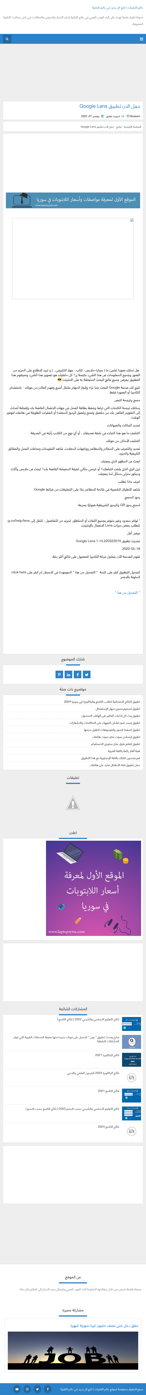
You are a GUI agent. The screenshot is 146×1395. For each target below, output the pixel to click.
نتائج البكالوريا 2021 (107, 1054)
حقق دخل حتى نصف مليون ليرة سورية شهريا (104, 1325)
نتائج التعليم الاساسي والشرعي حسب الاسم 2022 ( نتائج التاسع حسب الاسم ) (72, 1108)
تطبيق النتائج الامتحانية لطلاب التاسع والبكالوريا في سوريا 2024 (102, 701)
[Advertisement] (73, 74)
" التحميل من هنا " (127, 592)
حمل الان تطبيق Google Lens (109, 105)
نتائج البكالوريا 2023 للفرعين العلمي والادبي (93, 1072)
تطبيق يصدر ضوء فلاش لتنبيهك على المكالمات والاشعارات (105, 722)
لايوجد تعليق (113, 116)
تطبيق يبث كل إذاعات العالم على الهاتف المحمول (111, 715)
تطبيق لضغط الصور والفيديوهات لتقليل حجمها (112, 729)
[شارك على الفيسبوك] (77, 674)
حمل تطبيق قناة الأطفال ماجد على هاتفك (115, 764)
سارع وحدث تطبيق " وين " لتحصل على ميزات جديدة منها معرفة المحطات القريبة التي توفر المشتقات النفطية (66, 1039)
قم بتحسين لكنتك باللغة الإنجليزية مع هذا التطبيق (110, 757)
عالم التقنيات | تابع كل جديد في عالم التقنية (117, 7)
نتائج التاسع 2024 (108, 1126)
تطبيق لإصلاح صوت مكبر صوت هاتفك (116, 736)
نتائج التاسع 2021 (108, 1090)
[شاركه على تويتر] (86, 674)
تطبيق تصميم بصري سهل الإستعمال (118, 708)
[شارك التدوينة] (68, 674)
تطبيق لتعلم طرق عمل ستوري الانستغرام (115, 743)
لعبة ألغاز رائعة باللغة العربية (124, 750)
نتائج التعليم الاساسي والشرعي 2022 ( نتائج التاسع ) (88, 1019)
